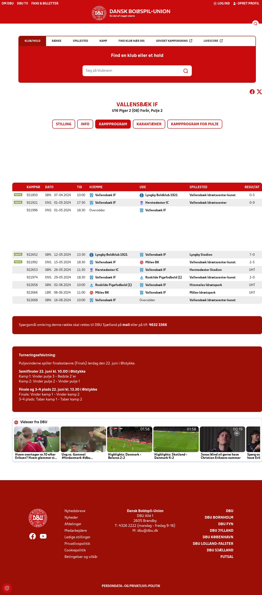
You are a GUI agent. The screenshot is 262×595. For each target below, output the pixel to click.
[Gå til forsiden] (131, 13)
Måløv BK (152, 262)
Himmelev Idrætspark (206, 285)
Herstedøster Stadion (206, 270)
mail (126, 325)
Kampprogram (113, 124)
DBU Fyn (225, 524)
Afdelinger (72, 524)
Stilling (63, 124)
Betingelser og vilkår (81, 557)
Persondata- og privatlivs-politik (131, 586)
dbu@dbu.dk (147, 531)
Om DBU (8, 3)
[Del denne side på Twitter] (259, 92)
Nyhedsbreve (74, 511)
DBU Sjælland (220, 550)
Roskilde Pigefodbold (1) (163, 277)
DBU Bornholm (219, 517)
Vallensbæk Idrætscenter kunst (213, 195)
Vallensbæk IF (105, 195)
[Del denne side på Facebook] (252, 92)
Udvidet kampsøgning (172, 41)
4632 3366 (158, 325)
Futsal (226, 557)
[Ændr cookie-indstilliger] (7, 588)
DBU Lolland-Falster (213, 544)
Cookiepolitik (75, 550)
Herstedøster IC (157, 202)
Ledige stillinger (77, 537)
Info (85, 124)
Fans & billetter (44, 3)
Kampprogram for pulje (195, 124)
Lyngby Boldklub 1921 (161, 195)
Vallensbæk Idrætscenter (208, 202)
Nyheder (71, 517)
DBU (229, 511)
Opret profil (248, 3)
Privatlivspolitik (77, 544)
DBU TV (22, 3)
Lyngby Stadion (201, 254)
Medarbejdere (75, 531)
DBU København (218, 537)
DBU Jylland (221, 531)
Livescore (211, 41)
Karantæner (149, 124)
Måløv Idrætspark (203, 292)
